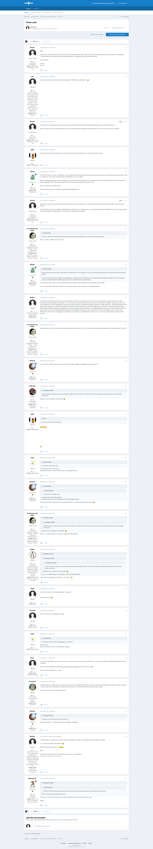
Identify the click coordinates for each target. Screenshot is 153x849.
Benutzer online (57, 12)
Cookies (90, 843)
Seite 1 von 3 (46, 41)
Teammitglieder (47, 12)
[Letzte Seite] (40, 41)
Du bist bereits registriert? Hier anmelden (103, 3)
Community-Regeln (35, 12)
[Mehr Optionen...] (125, 48)
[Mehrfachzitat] (41, 70)
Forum (26, 12)
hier (82, 54)
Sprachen (63, 843)
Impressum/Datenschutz (74, 843)
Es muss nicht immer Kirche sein (48, 28)
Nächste (35, 41)
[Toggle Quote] (42, 233)
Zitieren (46, 70)
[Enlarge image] (88, 80)
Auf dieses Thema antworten (117, 34)
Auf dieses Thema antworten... (42, 826)
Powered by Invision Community (76, 846)
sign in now (61, 819)
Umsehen (28, 8)
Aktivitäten (36, 8)
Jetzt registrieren (123, 3)
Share (107, 27)
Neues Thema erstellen (97, 34)
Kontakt (84, 843)
